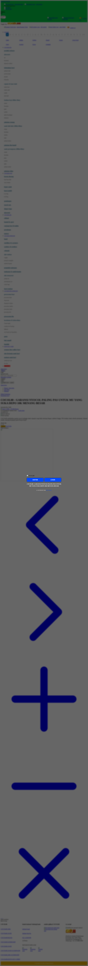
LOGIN (53, 480)
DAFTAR (35, 480)
